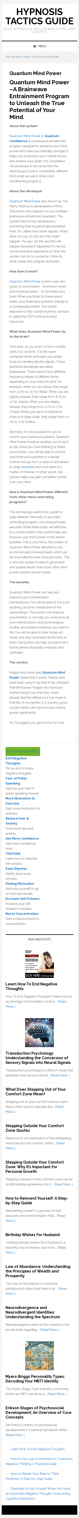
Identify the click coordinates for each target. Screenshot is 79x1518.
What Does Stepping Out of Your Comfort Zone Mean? (36, 1091)
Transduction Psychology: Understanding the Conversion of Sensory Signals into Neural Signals (38, 1058)
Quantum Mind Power (24, 136)
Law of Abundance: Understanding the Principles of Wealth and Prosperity (38, 1271)
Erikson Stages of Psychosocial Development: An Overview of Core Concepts (39, 1412)
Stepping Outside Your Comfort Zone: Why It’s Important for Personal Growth (35, 1167)
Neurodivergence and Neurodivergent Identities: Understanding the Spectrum (33, 1312)
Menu (42, 46)
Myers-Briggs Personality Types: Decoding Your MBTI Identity (35, 1378)
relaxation (28, 467)
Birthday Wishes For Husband (33, 1234)
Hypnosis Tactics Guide (39, 16)
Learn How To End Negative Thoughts (37, 1449)
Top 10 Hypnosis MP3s (23, 751)
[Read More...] (60, 1075)
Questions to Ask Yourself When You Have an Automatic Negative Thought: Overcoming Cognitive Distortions (38, 1493)
